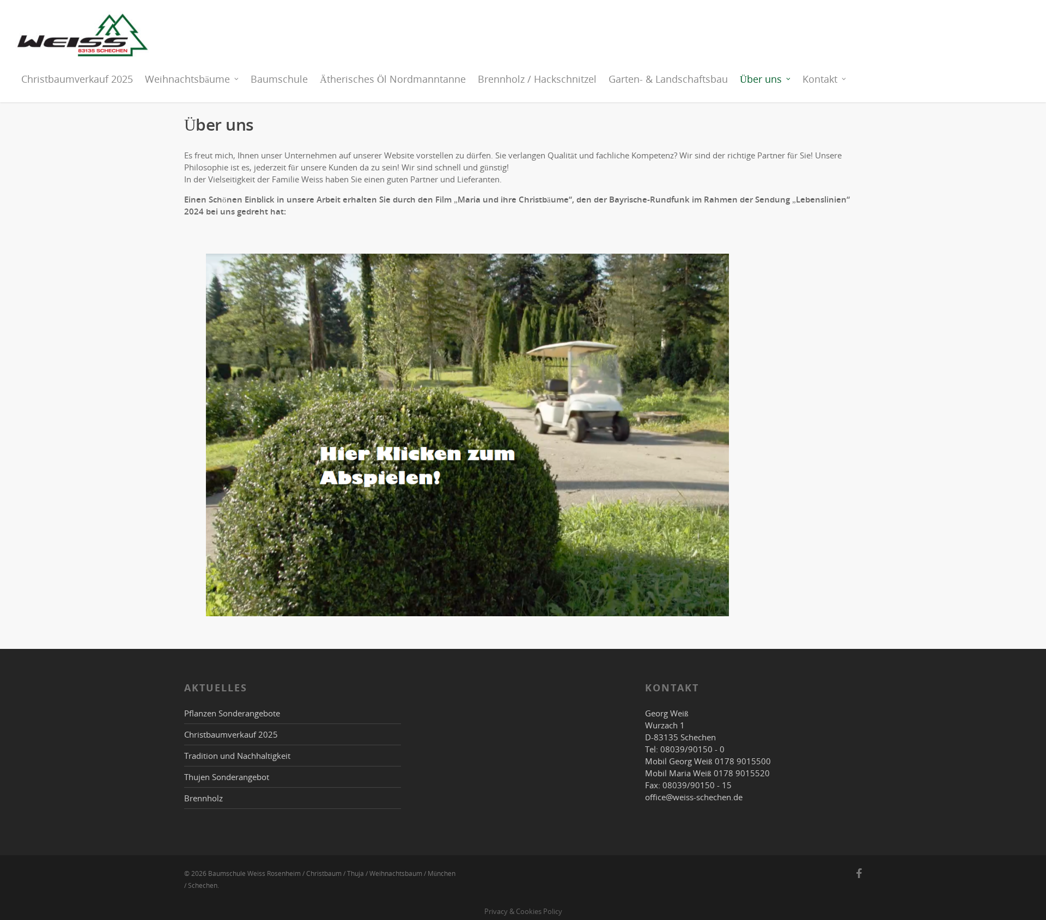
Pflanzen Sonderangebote (232, 713)
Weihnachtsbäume (187, 78)
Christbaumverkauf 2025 (77, 78)
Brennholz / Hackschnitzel (537, 78)
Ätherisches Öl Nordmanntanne (393, 78)
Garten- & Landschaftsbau (668, 78)
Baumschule (279, 78)
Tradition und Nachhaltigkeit (237, 755)
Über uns (761, 78)
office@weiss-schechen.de (694, 797)
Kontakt (819, 78)
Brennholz (203, 798)
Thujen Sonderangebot (226, 776)
